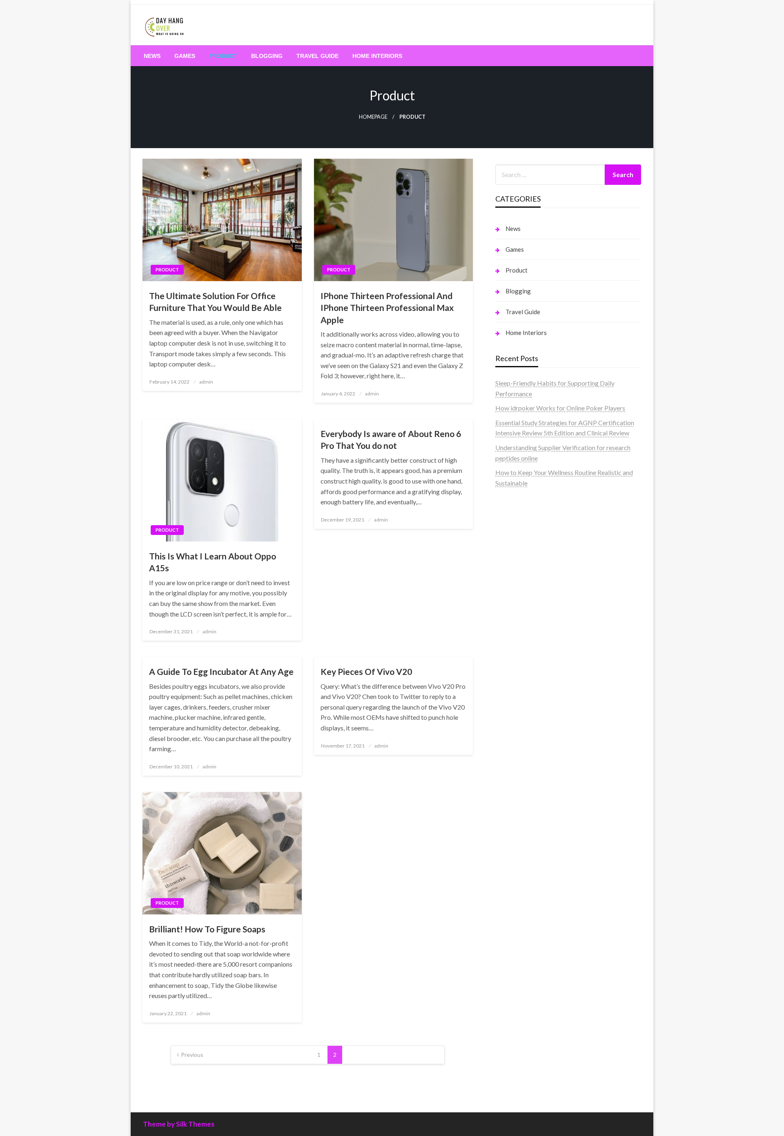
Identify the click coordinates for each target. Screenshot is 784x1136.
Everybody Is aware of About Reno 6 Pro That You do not (391, 439)
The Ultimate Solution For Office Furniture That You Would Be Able (215, 302)
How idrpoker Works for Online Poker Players (560, 408)
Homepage (373, 117)
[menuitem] (152, 56)
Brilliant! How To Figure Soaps (207, 929)
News (152, 56)
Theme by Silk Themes (178, 1124)
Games (184, 56)
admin (206, 382)
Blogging (267, 56)
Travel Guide (317, 56)
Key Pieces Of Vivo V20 (366, 671)
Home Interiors (377, 56)
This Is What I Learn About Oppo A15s (212, 562)
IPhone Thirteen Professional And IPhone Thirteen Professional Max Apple (387, 308)
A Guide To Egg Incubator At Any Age (221, 671)
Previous (192, 1054)
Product (223, 56)
